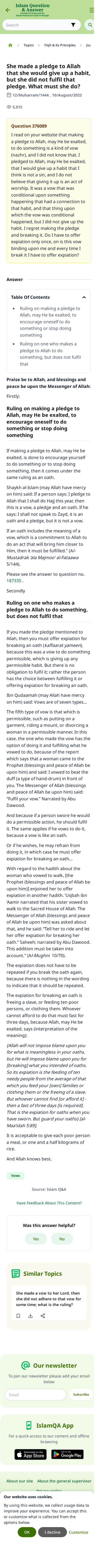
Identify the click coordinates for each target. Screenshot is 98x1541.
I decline (52, 1532)
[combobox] (37, 25)
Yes (36, 1238)
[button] (18, 1316)
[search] (90, 25)
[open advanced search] (73, 25)
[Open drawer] (92, 10)
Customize (78, 1532)
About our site (20, 1480)
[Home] (10, 45)
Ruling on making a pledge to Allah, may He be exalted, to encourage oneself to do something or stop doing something (50, 321)
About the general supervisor (64, 1480)
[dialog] (47, 1516)
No (62, 1238)
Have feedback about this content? (49, 1202)
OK (27, 1532)
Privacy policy (49, 1491)
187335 (14, 581)
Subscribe (81, 1394)
